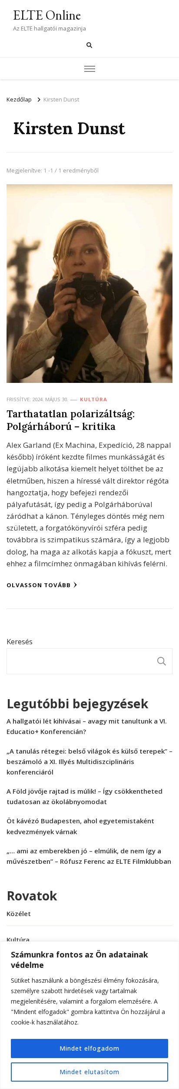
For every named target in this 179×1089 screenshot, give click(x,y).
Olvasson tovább (39, 585)
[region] (89, 1015)
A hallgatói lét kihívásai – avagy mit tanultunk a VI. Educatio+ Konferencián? (87, 726)
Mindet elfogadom (89, 1048)
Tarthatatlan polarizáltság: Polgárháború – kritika (71, 419)
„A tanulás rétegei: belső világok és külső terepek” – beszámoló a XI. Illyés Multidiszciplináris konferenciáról (89, 761)
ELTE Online (47, 15)
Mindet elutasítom (89, 1072)
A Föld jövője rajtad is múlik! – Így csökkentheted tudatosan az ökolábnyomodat (84, 796)
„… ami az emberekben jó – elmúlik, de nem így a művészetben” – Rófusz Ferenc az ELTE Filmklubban (89, 856)
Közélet (19, 913)
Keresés (20, 641)
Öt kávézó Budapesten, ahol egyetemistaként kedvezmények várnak (80, 825)
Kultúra (93, 399)
